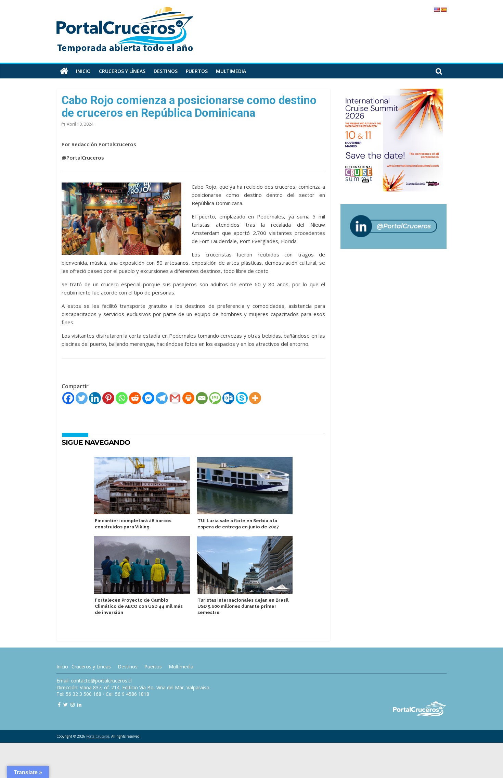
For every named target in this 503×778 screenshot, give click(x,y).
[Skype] (242, 398)
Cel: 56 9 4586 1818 (127, 694)
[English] (437, 9)
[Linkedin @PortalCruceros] (79, 704)
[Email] (202, 398)
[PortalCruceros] (64, 71)
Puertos (197, 71)
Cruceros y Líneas (91, 666)
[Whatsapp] (122, 398)
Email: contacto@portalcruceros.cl (94, 680)
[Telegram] (162, 398)
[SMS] (215, 398)
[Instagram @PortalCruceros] (72, 704)
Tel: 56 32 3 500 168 (78, 694)
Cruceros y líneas (122, 71)
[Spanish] (443, 9)
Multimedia (231, 71)
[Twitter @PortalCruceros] (65, 704)
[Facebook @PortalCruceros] (59, 704)
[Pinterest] (108, 398)
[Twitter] (82, 398)
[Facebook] (68, 398)
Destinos (166, 71)
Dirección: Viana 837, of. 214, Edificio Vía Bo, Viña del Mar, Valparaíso (132, 687)
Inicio (83, 71)
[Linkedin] (95, 398)
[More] (255, 398)
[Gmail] (175, 398)
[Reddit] (135, 398)
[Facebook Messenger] (148, 398)
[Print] (188, 398)
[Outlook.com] (228, 398)
